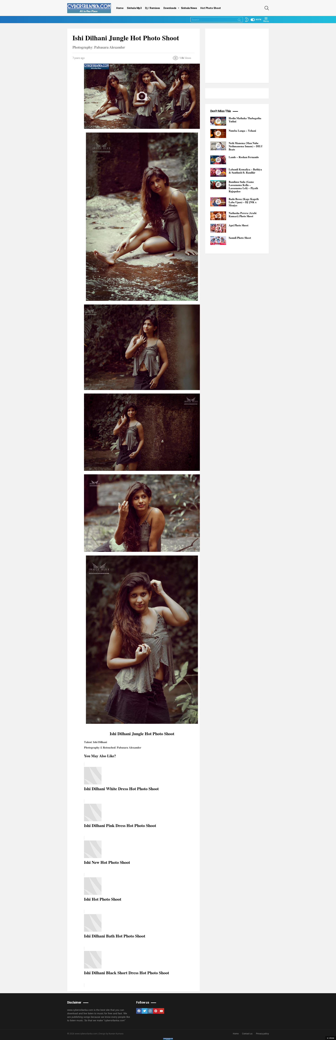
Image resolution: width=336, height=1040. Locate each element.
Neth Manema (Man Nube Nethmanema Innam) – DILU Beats (246, 146)
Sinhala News (189, 8)
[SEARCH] (267, 8)
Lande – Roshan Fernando (244, 157)
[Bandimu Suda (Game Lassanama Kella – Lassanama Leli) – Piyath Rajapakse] (218, 184)
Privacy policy (262, 1033)
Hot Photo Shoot (210, 8)
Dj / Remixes (152, 8)
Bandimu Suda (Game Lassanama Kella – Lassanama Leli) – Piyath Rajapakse (243, 186)
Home (119, 8)
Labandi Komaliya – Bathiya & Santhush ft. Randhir (245, 171)
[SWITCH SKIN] (247, 19)
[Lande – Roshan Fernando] (218, 159)
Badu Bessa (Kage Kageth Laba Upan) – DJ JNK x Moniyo (244, 202)
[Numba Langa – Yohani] (218, 133)
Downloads (169, 8)
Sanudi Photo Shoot (240, 238)
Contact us (247, 1033)
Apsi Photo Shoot (238, 225)
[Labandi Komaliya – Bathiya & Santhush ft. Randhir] (218, 172)
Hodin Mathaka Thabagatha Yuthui (245, 119)
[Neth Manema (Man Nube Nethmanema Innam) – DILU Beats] (218, 145)
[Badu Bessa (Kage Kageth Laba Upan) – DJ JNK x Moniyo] (218, 201)
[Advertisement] (237, 56)
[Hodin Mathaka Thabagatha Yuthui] (218, 121)
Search (239, 20)
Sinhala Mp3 (134, 8)
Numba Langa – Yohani (242, 131)
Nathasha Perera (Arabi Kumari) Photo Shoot (242, 214)
